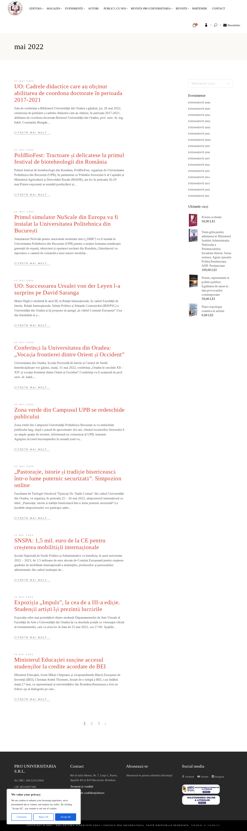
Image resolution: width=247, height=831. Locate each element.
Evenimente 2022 (199, 127)
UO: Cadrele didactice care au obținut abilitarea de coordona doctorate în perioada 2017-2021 (68, 93)
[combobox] (210, 83)
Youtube (204, 776)
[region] (44, 806)
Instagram (219, 776)
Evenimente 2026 (199, 103)
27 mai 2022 (24, 81)
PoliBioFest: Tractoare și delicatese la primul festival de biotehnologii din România (69, 158)
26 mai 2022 (24, 212)
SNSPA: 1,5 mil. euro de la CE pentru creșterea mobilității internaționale (60, 544)
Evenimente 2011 (198, 196)
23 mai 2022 (24, 467)
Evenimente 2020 (199, 140)
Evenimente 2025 (199, 109)
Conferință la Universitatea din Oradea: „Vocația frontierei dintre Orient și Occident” (69, 351)
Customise (22, 817)
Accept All (65, 817)
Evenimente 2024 (199, 115)
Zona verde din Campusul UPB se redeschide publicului (69, 413)
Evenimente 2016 (199, 165)
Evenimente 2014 (199, 177)
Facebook (189, 776)
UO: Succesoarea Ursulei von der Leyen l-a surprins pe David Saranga (67, 289)
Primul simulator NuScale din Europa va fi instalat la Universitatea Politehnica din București (66, 224)
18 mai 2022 (24, 597)
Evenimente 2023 (199, 121)
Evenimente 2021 (199, 134)
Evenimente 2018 (199, 152)
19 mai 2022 (24, 535)
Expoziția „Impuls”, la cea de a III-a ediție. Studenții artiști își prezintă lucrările (67, 606)
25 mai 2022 (24, 281)
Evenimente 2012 (199, 190)
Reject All (43, 817)
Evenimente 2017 (199, 159)
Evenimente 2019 (199, 146)
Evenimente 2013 (199, 183)
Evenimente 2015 (199, 171)
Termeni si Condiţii (205, 825)
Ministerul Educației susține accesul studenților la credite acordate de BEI (60, 663)
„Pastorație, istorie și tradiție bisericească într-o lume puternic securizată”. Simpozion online (67, 478)
